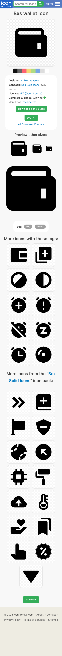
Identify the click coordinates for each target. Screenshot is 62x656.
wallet (40, 226)
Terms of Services (34, 619)
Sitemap (53, 619)
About (39, 614)
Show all (31, 599)
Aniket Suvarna (30, 80)
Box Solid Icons (30, 84)
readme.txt (29, 102)
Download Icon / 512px (31, 108)
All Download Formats (31, 124)
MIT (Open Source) (31, 93)
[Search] (40, 4)
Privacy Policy (12, 619)
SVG (29, 117)
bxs (28, 226)
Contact (51, 614)
